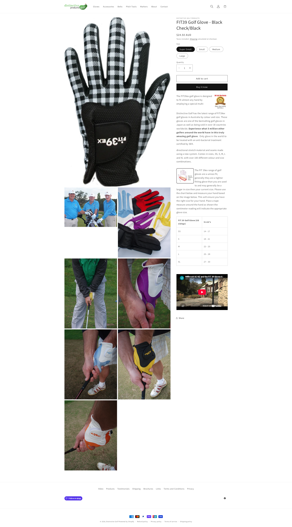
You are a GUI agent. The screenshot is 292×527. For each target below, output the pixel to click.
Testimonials (123, 488)
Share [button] (181, 318)
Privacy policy (156, 521)
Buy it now (202, 87)
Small (202, 49)
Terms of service (170, 521)
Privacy (190, 488)
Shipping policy (186, 521)
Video (100, 488)
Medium (216, 49)
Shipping (193, 39)
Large (182, 56)
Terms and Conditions (174, 488)
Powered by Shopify (126, 521)
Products (110, 488)
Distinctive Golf (112, 521)
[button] (212, 6)
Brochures (148, 488)
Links (158, 488)
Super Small (186, 49)
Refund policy (142, 521)
